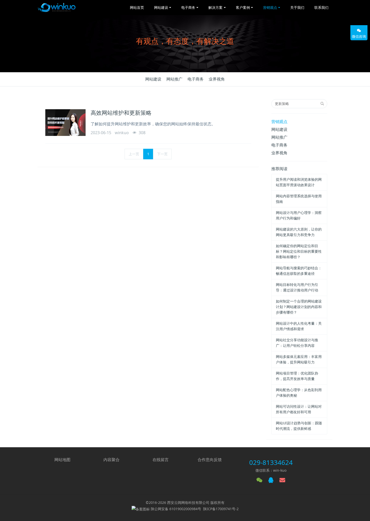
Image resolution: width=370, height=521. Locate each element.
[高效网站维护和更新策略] (65, 122)
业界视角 (217, 79)
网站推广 (174, 79)
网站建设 (153, 79)
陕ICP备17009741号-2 (221, 508)
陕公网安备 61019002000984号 (176, 508)
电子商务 (196, 79)
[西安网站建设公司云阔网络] (57, 7)
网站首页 (137, 7)
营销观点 (279, 121)
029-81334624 (271, 462)
